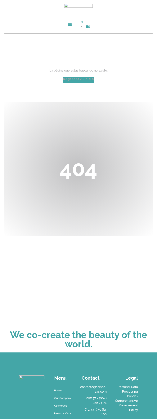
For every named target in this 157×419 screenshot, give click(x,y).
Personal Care (62, 413)
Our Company (62, 398)
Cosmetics (60, 405)
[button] (70, 24)
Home (58, 390)
